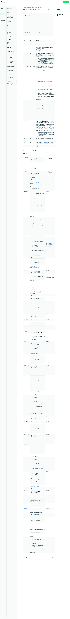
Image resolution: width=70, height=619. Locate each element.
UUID (37, 47)
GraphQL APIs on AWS (10, 83)
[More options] (52, 9)
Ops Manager (9, 32)
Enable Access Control (11, 51)
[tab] (8, 5)
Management (29, 7)
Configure (10, 57)
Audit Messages (40, 7)
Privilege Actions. (35, 394)
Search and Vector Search (10, 66)
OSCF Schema (12, 62)
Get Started (2, 8)
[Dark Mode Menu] (68, 5)
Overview (8, 9)
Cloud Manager (9, 36)
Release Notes (9, 29)
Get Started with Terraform (10, 78)
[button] (11, 39)
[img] (57, 10)
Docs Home (24, 7)
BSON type (45, 49)
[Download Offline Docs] (15, 617)
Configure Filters (11, 58)
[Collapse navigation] (17, 617)
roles (46, 142)
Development (3, 12)
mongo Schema (12, 61)
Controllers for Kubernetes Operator (11, 33)
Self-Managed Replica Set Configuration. (35, 486)
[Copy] (53, 14)
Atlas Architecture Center (3, 21)
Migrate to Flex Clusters (10, 84)
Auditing (36, 7)
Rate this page (59, 9)
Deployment (2, 10)
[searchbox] (52, 5)
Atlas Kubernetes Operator (10, 26)
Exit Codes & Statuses (10, 70)
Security (33, 7)
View (32, 225)
